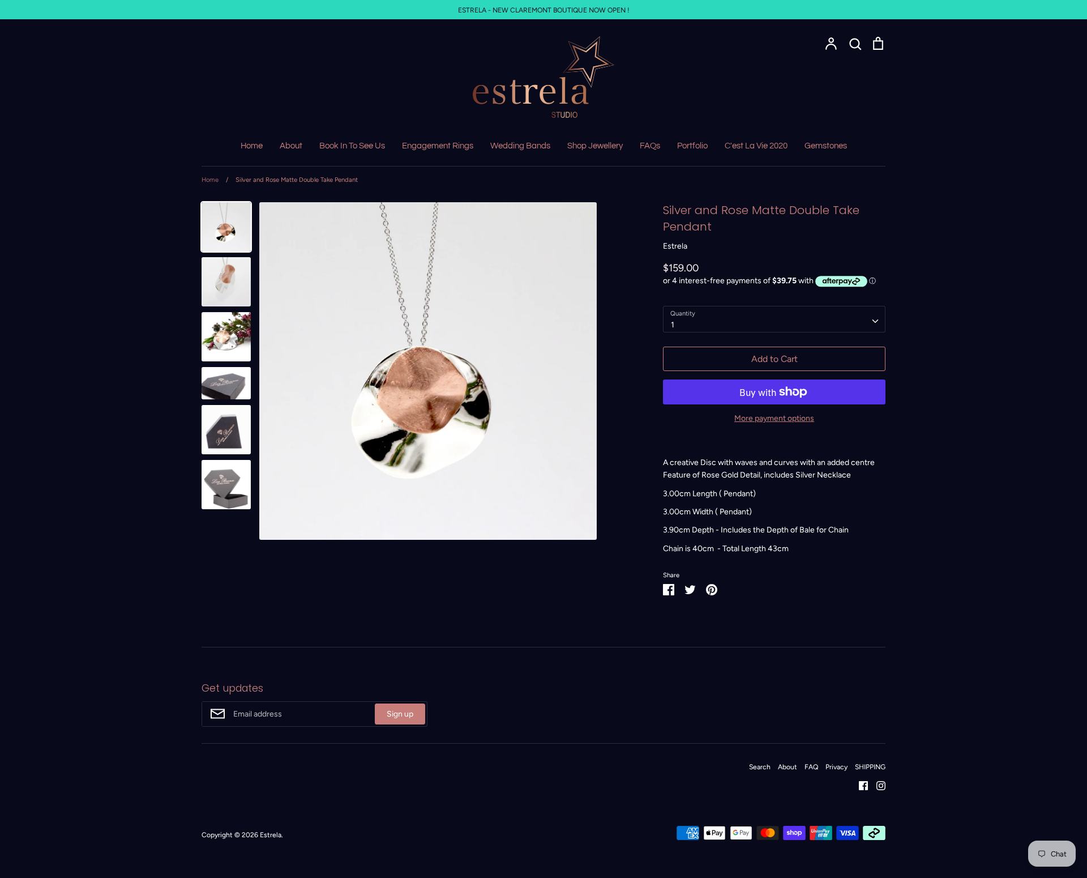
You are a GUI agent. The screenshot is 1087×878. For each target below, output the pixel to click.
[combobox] (774, 319)
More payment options (774, 418)
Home (252, 146)
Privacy (836, 766)
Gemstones (825, 146)
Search (760, 766)
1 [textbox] (672, 325)
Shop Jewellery (595, 146)
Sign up (400, 714)
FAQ (811, 766)
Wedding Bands (520, 146)
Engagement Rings (437, 146)
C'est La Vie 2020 (756, 146)
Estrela (675, 246)
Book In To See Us (352, 146)
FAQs (650, 146)
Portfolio (692, 146)
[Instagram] (876, 785)
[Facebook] (859, 785)
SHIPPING (870, 766)
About (291, 146)
